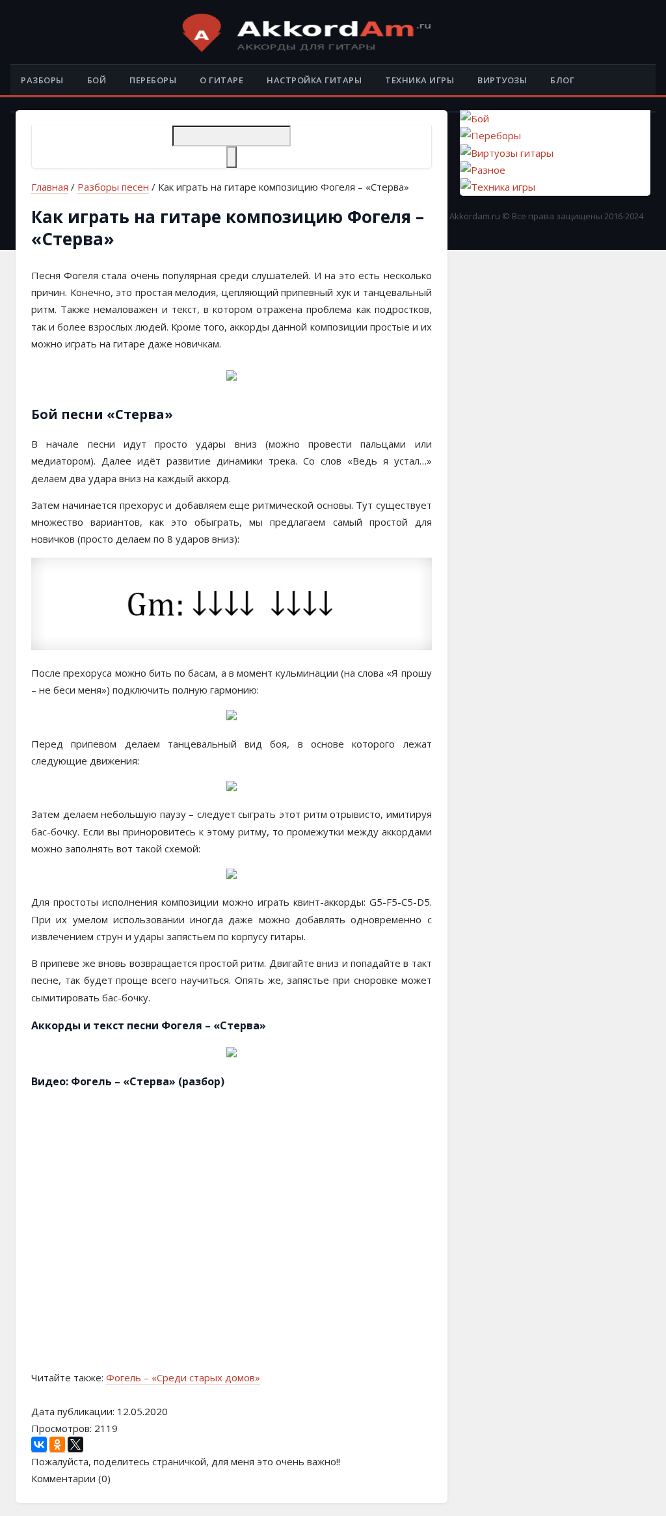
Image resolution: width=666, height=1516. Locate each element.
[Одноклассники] (57, 1445)
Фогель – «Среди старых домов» (183, 1377)
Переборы (152, 80)
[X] (75, 1445)
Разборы (42, 80)
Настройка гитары (314, 80)
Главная (49, 186)
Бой (97, 80)
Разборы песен (113, 186)
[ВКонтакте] (39, 1445)
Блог (562, 80)
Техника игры (419, 80)
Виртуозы (502, 80)
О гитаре (221, 80)
